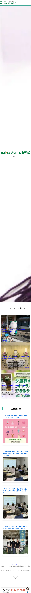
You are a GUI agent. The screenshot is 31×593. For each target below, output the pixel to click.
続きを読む (5, 340)
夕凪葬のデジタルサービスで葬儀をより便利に (14, 385)
